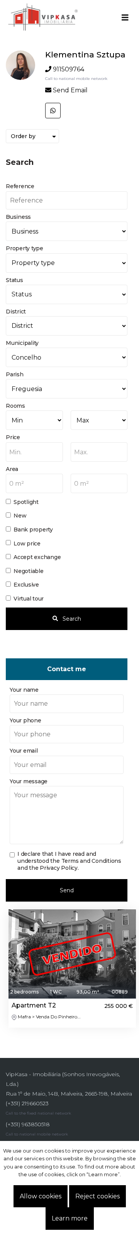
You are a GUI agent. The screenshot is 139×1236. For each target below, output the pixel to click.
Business (18, 216)
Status (14, 280)
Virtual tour (29, 598)
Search (71, 618)
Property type (24, 248)
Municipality (22, 342)
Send (67, 890)
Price (13, 437)
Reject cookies (97, 1196)
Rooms (15, 405)
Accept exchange (37, 557)
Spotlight (26, 502)
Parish (15, 374)
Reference (20, 186)
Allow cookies (40, 1196)
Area (12, 469)
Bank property (33, 529)
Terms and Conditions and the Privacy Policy (69, 864)
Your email (24, 750)
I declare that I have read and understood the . (69, 860)
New (20, 515)
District (16, 311)
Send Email (70, 90)
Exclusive (26, 584)
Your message (28, 781)
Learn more (70, 1218)
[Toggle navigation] (125, 17)
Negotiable (29, 571)
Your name (24, 689)
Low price (27, 543)
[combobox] (34, 452)
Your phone (25, 720)
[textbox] (34, 452)
